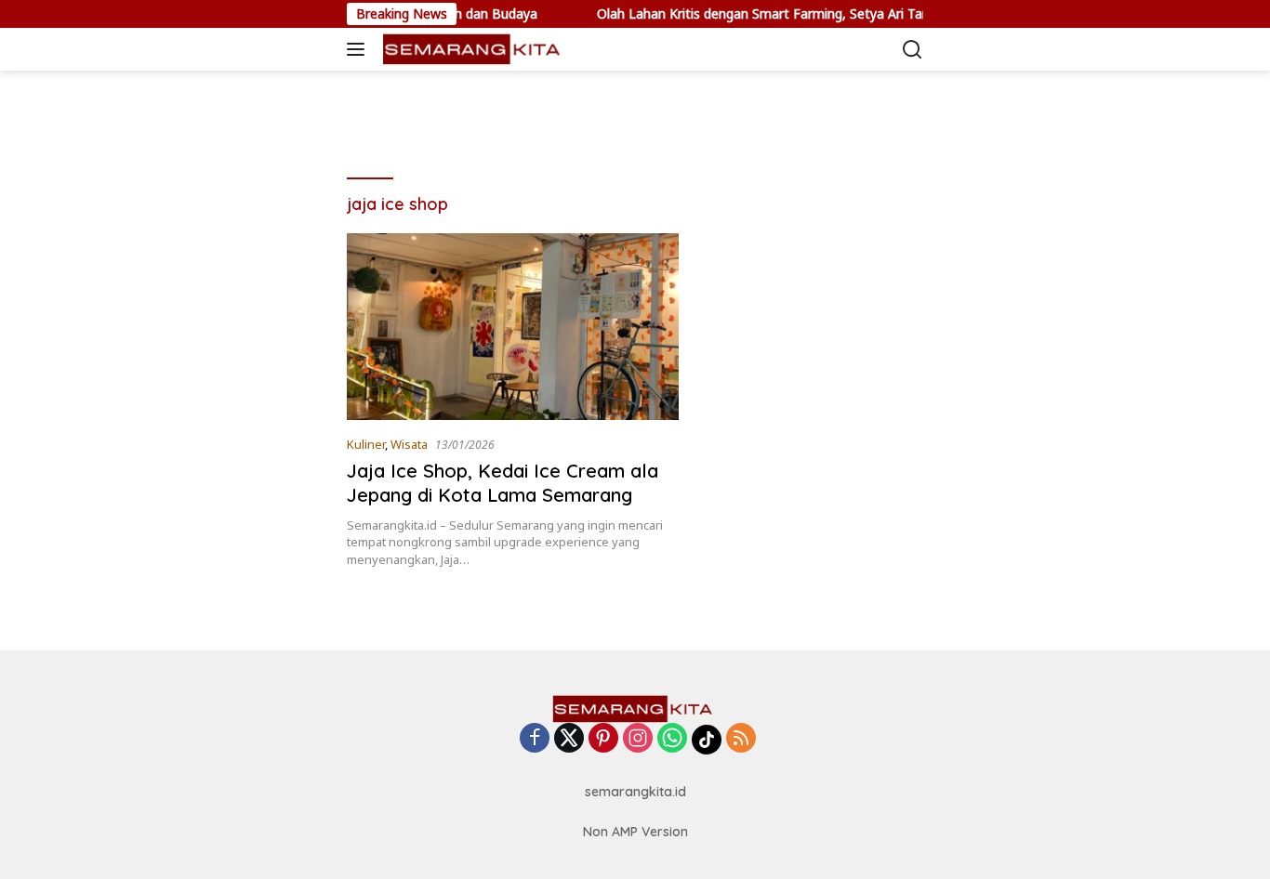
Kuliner (366, 444)
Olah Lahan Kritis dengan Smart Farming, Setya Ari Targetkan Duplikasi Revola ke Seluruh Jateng (870, 14)
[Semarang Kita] (472, 49)
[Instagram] (638, 739)
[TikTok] (706, 739)
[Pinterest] (603, 739)
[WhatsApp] (672, 739)
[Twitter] (569, 739)
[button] (359, 49)
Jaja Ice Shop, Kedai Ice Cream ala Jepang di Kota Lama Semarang (502, 482)
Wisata (409, 444)
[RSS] (741, 739)
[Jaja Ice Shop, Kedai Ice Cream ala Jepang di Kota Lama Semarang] (513, 326)
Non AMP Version (635, 831)
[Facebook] (534, 739)
